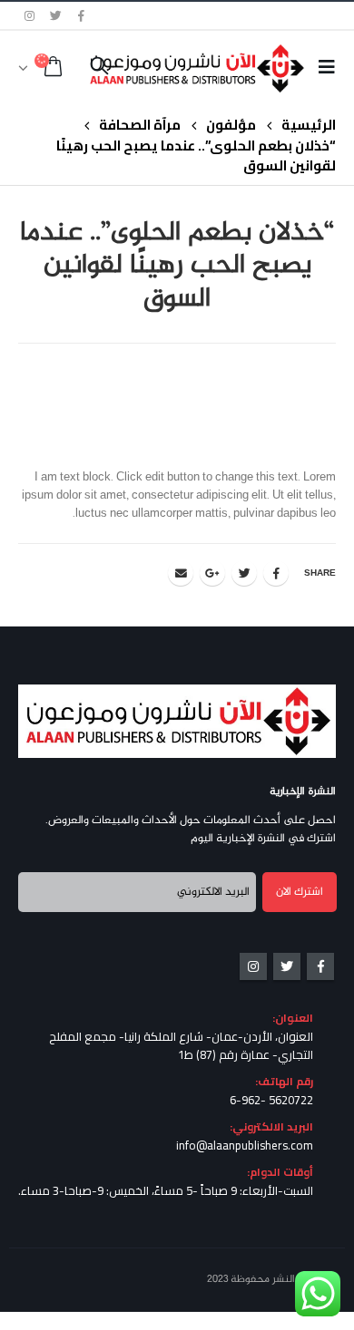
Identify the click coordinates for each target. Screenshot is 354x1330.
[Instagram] (30, 15)
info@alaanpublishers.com (244, 1145)
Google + (212, 573)
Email (180, 573)
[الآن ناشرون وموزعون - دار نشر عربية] (225, 68)
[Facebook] (81, 15)
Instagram (253, 966)
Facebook (276, 573)
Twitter (244, 573)
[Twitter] (56, 15)
